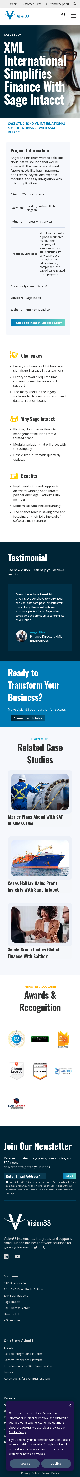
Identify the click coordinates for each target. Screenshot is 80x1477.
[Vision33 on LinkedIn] (6, 1256)
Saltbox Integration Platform (23, 1353)
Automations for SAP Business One (27, 1378)
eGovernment (13, 1320)
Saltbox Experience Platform (23, 1360)
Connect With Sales (28, 718)
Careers (9, 1398)
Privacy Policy (30, 1473)
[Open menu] (73, 16)
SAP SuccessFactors (17, 1308)
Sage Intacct (12, 1301)
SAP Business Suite (16, 1283)
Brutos (8, 1347)
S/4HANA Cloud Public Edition (23, 1289)
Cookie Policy (17, 1432)
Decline (56, 1463)
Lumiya (8, 1372)
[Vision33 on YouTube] (17, 1256)
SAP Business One (16, 1295)
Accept (25, 1463)
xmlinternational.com (39, 309)
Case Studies (19, 123)
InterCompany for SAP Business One (28, 1366)
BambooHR (11, 1314)
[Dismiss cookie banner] (69, 1405)
